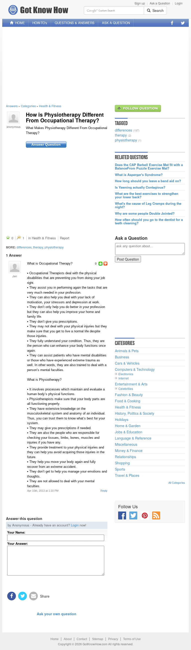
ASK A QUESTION (116, 22)
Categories (28, 106)
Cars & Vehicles (127, 363)
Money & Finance (129, 450)
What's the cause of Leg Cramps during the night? (148, 205)
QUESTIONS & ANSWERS (75, 22)
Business (122, 356)
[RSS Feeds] (156, 515)
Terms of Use (132, 639)
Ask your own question (56, 613)
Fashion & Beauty (129, 394)
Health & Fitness (50, 106)
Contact (82, 639)
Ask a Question (160, 3)
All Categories (176, 482)
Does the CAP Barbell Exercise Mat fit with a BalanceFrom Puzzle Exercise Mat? (149, 166)
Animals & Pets (127, 350)
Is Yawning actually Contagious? (140, 187)
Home (54, 639)
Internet (123, 378)
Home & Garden (128, 425)
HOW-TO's (39, 22)
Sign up (140, 3)
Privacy (113, 639)
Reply (103, 490)
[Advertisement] (95, 65)
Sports (120, 469)
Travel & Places (127, 475)
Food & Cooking (127, 400)
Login (179, 3)
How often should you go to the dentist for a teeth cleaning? (149, 221)
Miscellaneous (126, 444)
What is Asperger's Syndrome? (139, 174)
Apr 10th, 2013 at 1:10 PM (42, 490)
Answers (12, 106)
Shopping (122, 462)
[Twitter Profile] (183, 23)
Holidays (121, 419)
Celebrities (125, 388)
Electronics (125, 374)
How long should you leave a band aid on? (148, 181)
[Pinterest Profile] (145, 515)
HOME (19, 22)
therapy (38, 247)
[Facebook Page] (172, 23)
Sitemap (97, 639)
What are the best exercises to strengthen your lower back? (146, 195)
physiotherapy (54, 247)
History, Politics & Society (134, 413)
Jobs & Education (128, 431)
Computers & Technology (135, 369)
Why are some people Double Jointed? (145, 213)
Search (157, 10)
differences (24, 247)
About (68, 639)
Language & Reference (133, 438)
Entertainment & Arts (131, 383)
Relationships (125, 456)
